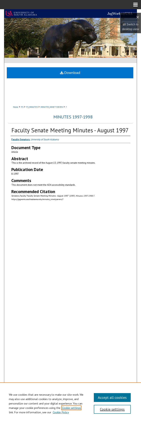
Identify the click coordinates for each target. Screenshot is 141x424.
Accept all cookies (112, 397)
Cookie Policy (61, 412)
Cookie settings (71, 408)
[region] (70, 403)
